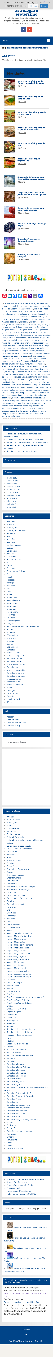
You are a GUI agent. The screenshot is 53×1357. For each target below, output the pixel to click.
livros (4, 338)
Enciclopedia (12, 881)
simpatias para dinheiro (22, 398)
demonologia (42, 314)
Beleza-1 (10, 843)
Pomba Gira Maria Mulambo (32, 361)
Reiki (9, 1038)
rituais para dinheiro (16, 372)
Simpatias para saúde (16, 1114)
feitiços (40, 325)
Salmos (10, 644)
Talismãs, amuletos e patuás (19, 1131)
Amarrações (12, 527)
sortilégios (11, 690)
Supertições (12, 1128)
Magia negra (12, 612)
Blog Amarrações (14, 1188)
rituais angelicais (26, 369)
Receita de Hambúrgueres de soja (31, 144)
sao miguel (22, 377)
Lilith (9, 591)
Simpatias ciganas (14, 1084)
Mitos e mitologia (14, 983)
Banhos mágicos (14, 545)
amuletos (11, 533)
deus (4, 317)
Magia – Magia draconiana (18, 953)
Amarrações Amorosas (17, 1182)
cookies (10, 554)
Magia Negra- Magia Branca (19, 1191)
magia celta (28, 340)
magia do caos (8, 343)
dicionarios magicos (39, 317)
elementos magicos (37, 319)
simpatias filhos (43, 393)
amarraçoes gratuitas (11, 306)
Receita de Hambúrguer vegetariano (28, 159)
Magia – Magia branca (16, 939)
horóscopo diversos (29, 332)
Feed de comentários (16, 723)
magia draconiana (40, 343)
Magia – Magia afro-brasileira (19, 936)
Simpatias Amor (14, 1079)
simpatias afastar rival (40, 382)
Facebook (27, 1330)
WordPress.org (13, 726)
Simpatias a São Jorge (16, 1073)
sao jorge (13, 377)
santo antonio (24, 374)
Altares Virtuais (13, 819)
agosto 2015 (12, 498)
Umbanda (11, 1137)
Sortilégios (11, 1125)
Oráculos (11, 1006)
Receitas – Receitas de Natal (19, 1032)
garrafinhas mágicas (18, 330)
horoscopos (43, 332)
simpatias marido (9, 395)
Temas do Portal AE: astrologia (33, 411)
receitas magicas (40, 366)
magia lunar (12, 609)
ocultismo (18, 356)
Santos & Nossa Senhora (18, 1049)
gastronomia (33, 330)
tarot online (14, 411)
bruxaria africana (15, 311)
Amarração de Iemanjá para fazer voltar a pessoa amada (31, 178)
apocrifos (15, 309)
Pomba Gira (12, 1015)
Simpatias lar (12, 667)
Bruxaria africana (14, 860)
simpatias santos (14, 679)
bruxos (32, 311)
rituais (15, 369)
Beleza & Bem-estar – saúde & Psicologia (25, 840)
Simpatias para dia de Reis (18, 1105)
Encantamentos (14, 559)
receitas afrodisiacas (23, 366)
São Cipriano (12, 647)
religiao (9, 369)
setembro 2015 (13, 495)
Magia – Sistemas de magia (19, 977)
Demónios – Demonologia (18, 869)
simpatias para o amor (20, 400)
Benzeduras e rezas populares (20, 846)
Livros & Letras (13, 924)
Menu (5, 40)
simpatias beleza (9, 387)
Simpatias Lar (13, 1102)
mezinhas (40, 351)
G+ (26, 1334)
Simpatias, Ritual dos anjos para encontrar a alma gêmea (31, 193)
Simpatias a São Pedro (16, 1076)
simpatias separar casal (12, 408)
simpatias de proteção (38, 390)
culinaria (23, 314)
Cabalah (10, 863)
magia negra (12, 348)
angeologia (38, 306)
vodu (13, 416)
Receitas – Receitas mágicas (19, 1035)
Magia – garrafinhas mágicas (19, 933)
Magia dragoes (13, 600)
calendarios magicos (10, 314)
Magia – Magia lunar (15, 962)
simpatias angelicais (42, 385)
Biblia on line (12, 852)
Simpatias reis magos (16, 676)
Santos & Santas (14, 1052)
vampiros (6, 416)
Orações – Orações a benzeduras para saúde (26, 997)
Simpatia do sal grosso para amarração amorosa (30, 209)
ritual (39, 372)
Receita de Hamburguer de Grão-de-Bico (30, 97)
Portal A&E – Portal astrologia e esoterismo (26, 10)
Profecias (11, 1023)
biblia (36, 309)
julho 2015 (11, 501)
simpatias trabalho (15, 685)
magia (9, 594)
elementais (23, 319)
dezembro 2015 (13, 486)
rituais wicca (30, 372)
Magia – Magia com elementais (20, 945)
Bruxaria (10, 857)
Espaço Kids (12, 892)
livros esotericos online (16, 338)
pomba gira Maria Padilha (13, 364)
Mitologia (11, 618)
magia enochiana (36, 345)
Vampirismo (12, 1140)
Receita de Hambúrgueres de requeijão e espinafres (31, 128)
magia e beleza (8, 345)
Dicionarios (11, 556)
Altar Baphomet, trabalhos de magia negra (25, 1179)
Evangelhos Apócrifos (16, 904)
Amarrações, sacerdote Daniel (20, 1185)
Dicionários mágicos (15, 875)
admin (20, 60)
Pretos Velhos (8, 366)
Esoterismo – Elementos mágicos (21, 887)
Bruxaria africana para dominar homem (28, 240)
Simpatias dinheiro (15, 661)
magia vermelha (37, 348)
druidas (5, 319)
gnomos (5, 332)
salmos (8, 374)
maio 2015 (11, 507)
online (31, 356)
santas (15, 374)
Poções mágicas (14, 1012)
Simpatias (11, 650)
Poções (10, 629)
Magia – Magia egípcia (16, 956)
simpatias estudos (28, 393)
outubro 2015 (12, 492)
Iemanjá (10, 583)
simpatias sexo (29, 408)
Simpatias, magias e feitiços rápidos (22, 1119)
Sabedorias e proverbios (17, 1044)
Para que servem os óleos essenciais (23, 626)
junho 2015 (11, 504)
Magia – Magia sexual (16, 968)
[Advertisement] (26, 777)
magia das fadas (41, 340)
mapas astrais (15, 351)
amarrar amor (26, 306)
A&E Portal (9, 56)
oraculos (21, 359)
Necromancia (13, 985)
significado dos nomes (17, 380)
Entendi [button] (43, 6)
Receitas (10, 1026)
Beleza (10, 548)
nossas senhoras (43, 353)
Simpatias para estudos (17, 1111)
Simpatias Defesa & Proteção (19, 1093)
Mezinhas (11, 615)
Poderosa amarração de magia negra (31, 224)
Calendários (12, 866)
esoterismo (14, 322)
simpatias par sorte (25, 395)
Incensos (11, 586)
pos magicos (39, 364)
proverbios (11, 638)
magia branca (16, 340)
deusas (10, 317)
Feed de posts (13, 720)
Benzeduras (12, 551)
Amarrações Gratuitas (16, 530)
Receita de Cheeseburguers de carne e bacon (31, 113)
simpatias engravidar (10, 393)
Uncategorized (13, 699)
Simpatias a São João (16, 1070)
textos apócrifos (18, 414)
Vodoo (9, 1143)
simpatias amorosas (24, 385)
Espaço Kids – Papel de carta (19, 898)
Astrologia (11, 831)
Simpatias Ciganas (15, 658)
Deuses (10, 872)
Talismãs (10, 696)
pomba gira (15, 361)
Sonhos (10, 687)
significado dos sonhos (11, 382)
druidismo (13, 319)
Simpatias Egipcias (15, 1099)
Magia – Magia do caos (17, 950)
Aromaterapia (13, 828)
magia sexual (24, 348)
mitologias (6, 353)
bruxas (26, 311)
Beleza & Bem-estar (15, 837)
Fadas (9, 565)
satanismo (32, 377)
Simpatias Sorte (13, 1116)
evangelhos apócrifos (21, 325)
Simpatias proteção (15, 673)
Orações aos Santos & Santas (19, 1003)
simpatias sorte (13, 682)
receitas (10, 641)
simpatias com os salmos (18, 390)
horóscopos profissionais (31, 335)
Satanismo (11, 1058)
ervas (9, 562)
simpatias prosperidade (33, 406)
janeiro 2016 (12, 484)
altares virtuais (11, 303)
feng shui (32, 327)
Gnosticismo (12, 913)
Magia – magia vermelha (18, 971)
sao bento (41, 374)
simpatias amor (8, 385)
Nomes (10, 988)
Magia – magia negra (16, 965)
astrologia (11, 542)
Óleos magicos (13, 621)
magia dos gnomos (23, 343)
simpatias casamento (26, 387)
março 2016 (12, 478)
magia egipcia (22, 345)
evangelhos (7, 325)
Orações (10, 623)
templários (6, 414)
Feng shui (11, 568)
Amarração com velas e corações (28, 255)
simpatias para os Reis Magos (18, 403)
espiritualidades (37, 322)
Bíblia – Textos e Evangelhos (19, 849)
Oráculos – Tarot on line (17, 1009)
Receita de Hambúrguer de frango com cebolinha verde (30, 82)
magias (5, 351)
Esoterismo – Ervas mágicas (19, 889)
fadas (33, 325)
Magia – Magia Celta (16, 942)
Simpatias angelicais (15, 1081)
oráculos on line (32, 359)
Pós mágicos (12, 635)
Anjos (9, 825)
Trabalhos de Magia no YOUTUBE (21, 1194)
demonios (32, 314)
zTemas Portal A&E (15, 1148)
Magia (9, 930)
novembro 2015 (13, 489)
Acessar (10, 717)
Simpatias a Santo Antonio (18, 1067)
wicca (18, 416)
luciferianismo (33, 338)
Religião (10, 1041)
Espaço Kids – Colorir (16, 895)
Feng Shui (11, 907)
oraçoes (38, 356)
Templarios (11, 1134)
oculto (25, 356)
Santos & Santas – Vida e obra (20, 1055)
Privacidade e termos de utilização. (21, 1302)
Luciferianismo (13, 927)
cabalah (39, 311)
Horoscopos (12, 580)
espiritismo (24, 322)
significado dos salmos (37, 380)
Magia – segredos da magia (19, 974)
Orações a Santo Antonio (18, 1000)
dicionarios (25, 317)
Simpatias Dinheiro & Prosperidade (22, 1096)
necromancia (17, 353)
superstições (12, 693)
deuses (17, 317)
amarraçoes (23, 303)
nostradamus (7, 356)
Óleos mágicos (13, 991)
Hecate (10, 577)
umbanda (30, 414)
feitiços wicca (22, 327)
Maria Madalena (28, 351)
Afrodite (10, 524)
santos (34, 374)
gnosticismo (15, 332)
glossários (43, 330)
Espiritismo (11, 901)
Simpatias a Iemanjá (15, 1064)
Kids (8, 589)
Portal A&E (41, 60)
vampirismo (40, 414)
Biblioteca (11, 854)
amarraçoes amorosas (38, 303)
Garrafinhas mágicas (16, 571)
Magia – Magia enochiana (18, 959)
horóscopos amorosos (11, 335)
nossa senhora (29, 353)
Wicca (9, 702)
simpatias (26, 382)
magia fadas (12, 606)
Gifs (8, 574)
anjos (7, 309)
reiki (3, 369)
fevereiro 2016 (13, 481)
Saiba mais (33, 6)
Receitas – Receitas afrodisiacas (21, 1029)
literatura (46, 335)
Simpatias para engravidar (18, 1108)
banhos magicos (26, 309)
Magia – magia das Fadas (18, 948)
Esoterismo (12, 884)
